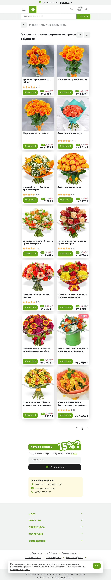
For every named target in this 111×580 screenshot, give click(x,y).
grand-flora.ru (66, 577)
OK (96, 566)
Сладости (36, 553)
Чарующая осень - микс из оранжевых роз (72, 242)
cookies (27, 564)
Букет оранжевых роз (69, 187)
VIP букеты (51, 553)
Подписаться (57, 467)
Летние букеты (53, 558)
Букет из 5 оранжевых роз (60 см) (36, 81)
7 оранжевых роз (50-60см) (72, 80)
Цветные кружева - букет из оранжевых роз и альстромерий (38, 243)
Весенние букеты (74, 558)
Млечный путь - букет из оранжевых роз (36, 188)
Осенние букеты (33, 558)
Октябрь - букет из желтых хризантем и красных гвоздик (72, 296)
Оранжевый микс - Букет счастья (36, 296)
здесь (74, 454)
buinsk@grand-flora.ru (45, 488)
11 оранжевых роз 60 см (35, 133)
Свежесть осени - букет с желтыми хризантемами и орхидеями (36, 404)
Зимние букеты (69, 553)
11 (72, 410)
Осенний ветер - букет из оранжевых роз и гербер (36, 350)
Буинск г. (64, 3)
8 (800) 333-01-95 (43, 492)
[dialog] (71, 9)
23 (72, 141)
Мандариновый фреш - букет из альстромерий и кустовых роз (71, 404)
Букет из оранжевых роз (70, 133)
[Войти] (86, 9)
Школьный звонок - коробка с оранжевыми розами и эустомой (73, 350)
